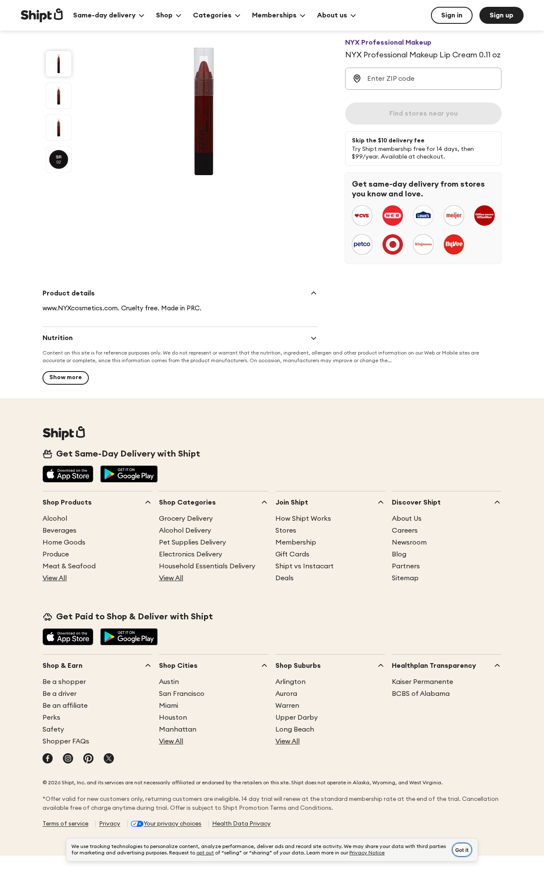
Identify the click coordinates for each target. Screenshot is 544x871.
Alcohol (54, 518)
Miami (168, 705)
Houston (173, 717)
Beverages (59, 530)
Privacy (109, 824)
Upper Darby (296, 717)
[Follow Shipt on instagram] (68, 759)
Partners (406, 566)
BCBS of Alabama (421, 693)
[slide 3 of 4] (58, 127)
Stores (285, 530)
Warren (287, 705)
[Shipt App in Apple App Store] (68, 474)
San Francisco (181, 693)
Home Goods (63, 542)
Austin (169, 681)
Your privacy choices (172, 824)
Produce (55, 554)
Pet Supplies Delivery (192, 542)
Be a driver (59, 693)
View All (54, 578)
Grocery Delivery (186, 518)
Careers (405, 530)
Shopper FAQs (65, 741)
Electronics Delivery (190, 554)
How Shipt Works (303, 518)
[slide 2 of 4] (58, 95)
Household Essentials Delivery (207, 566)
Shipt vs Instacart (304, 566)
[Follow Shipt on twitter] (109, 759)
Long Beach (294, 729)
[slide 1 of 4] (58, 64)
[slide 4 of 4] (58, 159)
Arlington (290, 681)
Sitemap (405, 578)
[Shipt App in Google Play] (129, 474)
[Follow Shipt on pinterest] (88, 759)
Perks (51, 717)
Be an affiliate (65, 705)
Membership (295, 542)
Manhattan (177, 729)
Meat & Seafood (69, 566)
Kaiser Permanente (422, 681)
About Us (407, 518)
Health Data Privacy (241, 824)
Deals (284, 578)
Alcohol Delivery (185, 530)
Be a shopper (64, 681)
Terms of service (65, 824)
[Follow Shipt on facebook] (47, 759)
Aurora (286, 693)
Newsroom (409, 542)
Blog (399, 554)
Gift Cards (292, 554)
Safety (53, 729)
